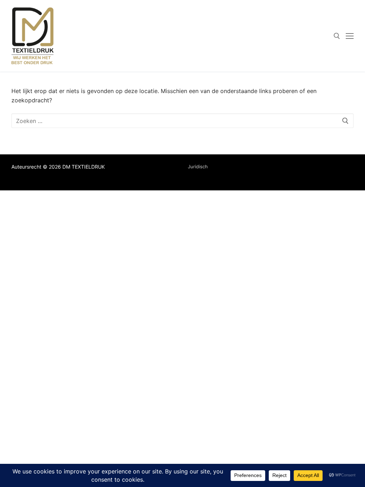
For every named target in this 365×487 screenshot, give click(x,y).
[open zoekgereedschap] (337, 36)
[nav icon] (350, 36)
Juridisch (198, 166)
